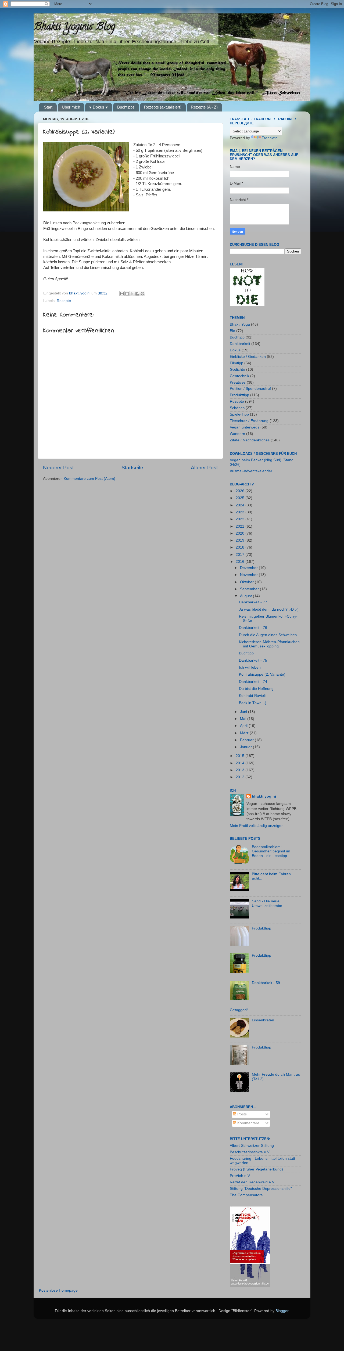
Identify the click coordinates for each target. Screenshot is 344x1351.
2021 (240, 526)
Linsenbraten (263, 1020)
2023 (240, 512)
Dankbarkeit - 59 (266, 983)
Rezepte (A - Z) (204, 107)
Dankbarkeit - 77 (253, 602)
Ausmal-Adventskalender (251, 471)
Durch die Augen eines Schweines (268, 635)
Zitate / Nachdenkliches (250, 440)
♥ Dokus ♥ (98, 107)
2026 (240, 491)
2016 (240, 562)
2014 (240, 763)
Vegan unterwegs (244, 427)
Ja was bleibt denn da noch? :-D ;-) (269, 609)
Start (48, 107)
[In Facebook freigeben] (137, 293)
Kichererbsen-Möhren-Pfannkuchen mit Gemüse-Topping (269, 644)
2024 (240, 505)
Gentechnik (239, 376)
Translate (270, 138)
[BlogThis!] (127, 293)
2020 (240, 533)
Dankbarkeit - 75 (253, 660)
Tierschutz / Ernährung (249, 421)
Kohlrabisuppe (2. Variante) (262, 674)
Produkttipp (239, 395)
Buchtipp (237, 337)
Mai (243, 719)
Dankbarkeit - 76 (253, 628)
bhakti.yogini (80, 293)
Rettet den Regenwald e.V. (252, 1182)
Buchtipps (126, 107)
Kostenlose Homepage (58, 1290)
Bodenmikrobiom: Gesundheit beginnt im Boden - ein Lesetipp (271, 851)
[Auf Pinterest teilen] (142, 293)
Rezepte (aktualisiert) (162, 107)
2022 (240, 519)
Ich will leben (250, 667)
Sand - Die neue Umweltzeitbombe (267, 903)
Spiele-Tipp (239, 414)
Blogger (281, 1311)
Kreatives (238, 382)
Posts (241, 1114)
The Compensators (246, 1195)
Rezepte (64, 301)
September (250, 589)
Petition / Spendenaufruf (250, 389)
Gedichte (237, 370)
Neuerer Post (58, 467)
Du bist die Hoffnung (256, 689)
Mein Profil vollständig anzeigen (257, 826)
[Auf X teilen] (132, 293)
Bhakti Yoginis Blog (74, 27)
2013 (240, 770)
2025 (240, 498)
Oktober (247, 582)
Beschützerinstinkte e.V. (250, 1152)
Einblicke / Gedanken (248, 357)
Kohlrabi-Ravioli (252, 696)
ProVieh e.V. (240, 1176)
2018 (240, 547)
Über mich (71, 107)
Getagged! (239, 1010)
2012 (240, 777)
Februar (247, 740)
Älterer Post (204, 467)
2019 (240, 540)
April (244, 726)
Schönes (237, 408)
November (249, 575)
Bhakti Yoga (240, 324)
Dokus (235, 350)
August (246, 596)
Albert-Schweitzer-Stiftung (252, 1146)
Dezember (249, 568)
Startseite (132, 467)
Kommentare (247, 1123)
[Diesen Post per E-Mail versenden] (122, 293)
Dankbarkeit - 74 (253, 682)
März (245, 733)
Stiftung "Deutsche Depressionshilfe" (261, 1189)
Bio (232, 331)
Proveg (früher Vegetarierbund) (256, 1169)
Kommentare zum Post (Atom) (89, 479)
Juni (244, 712)
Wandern (237, 434)
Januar (246, 747)
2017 (240, 555)
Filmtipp (236, 363)
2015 (240, 756)
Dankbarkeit (240, 344)
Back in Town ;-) (252, 703)
